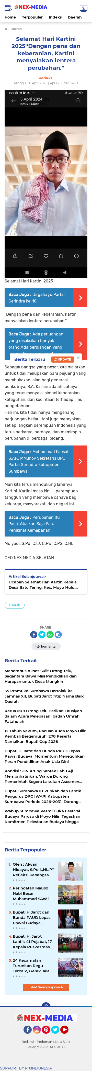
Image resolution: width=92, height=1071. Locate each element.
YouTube (67, 1036)
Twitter (57, 1036)
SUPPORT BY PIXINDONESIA (26, 1068)
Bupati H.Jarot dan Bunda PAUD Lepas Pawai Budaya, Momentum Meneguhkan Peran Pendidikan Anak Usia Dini (32, 917)
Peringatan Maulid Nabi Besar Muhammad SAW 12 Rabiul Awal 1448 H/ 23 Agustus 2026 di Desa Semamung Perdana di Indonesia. (32, 893)
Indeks (55, 17)
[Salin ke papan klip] (58, 634)
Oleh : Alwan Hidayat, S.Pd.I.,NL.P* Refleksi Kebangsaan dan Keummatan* (33, 870)
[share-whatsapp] (50, 634)
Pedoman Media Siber (54, 1042)
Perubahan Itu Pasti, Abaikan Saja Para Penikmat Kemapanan (34, 524)
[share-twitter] (41, 634)
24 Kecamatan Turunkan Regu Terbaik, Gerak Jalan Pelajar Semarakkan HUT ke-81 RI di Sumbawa (32, 966)
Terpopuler (32, 17)
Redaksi (28, 1042)
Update (64, 359)
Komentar (48, 646)
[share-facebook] (33, 634)
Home (10, 17)
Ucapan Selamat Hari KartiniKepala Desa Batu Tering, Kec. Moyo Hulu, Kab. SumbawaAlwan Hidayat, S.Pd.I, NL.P (44, 585)
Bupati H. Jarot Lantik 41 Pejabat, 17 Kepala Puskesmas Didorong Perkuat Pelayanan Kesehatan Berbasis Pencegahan (32, 942)
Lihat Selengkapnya (45, 987)
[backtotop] (46, 1006)
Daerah (75, 17)
